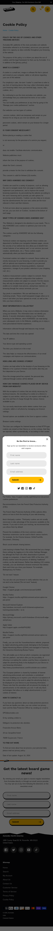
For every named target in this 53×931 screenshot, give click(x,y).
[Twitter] (18, 488)
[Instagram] (26, 488)
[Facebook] (22, 488)
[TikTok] (34, 488)
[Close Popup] (47, 439)
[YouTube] (30, 488)
